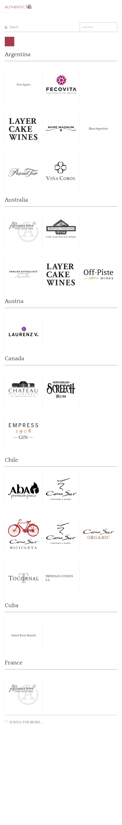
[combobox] (98, 27)
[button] (18, 6)
